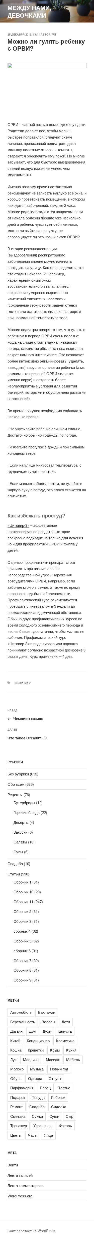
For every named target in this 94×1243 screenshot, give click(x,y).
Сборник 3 (22, 921)
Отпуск (55, 1078)
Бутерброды (24, 802)
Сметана (17, 1116)
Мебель (73, 1059)
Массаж (53, 1059)
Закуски (20, 832)
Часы (32, 1135)
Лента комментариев (25, 1185)
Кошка (15, 1050)
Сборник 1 (22, 882)
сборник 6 (22, 950)
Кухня (71, 1050)
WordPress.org (20, 1195)
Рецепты (15, 794)
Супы (18, 851)
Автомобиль (21, 1012)
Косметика (65, 1040)
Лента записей (20, 1175)
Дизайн (16, 1031)
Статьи (14, 873)
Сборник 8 (22, 970)
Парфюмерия (21, 1087)
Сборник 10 (23, 891)
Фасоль (65, 1125)
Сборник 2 (22, 911)
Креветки (36, 1050)
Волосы (48, 1021)
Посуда (38, 1097)
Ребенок (58, 1097)
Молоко (17, 1068)
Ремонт (16, 1106)
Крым (55, 1050)
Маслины (31, 1059)
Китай (15, 1040)
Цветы (16, 1135)
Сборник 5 (22, 940)
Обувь (16, 1078)
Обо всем (16, 784)
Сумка (37, 1116)
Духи (47, 1031)
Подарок (17, 1097)
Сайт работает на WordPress (31, 1230)
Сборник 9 (22, 980)
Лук (13, 1059)
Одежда (35, 1078)
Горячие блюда (27, 812)
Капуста (65, 1031)
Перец (45, 1087)
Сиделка (58, 1106)
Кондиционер (38, 1040)
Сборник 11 (23, 901)
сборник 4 (22, 931)
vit (54, 34)
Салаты (20, 841)
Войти (13, 1164)
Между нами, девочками (29, 11)
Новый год (59, 1068)
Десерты (21, 822)
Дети (66, 1021)
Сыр (69, 1116)
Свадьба (15, 863)
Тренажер (18, 1125)
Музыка (37, 1068)
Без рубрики (18, 773)
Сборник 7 (23, 683)
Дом (32, 1031)
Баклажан (46, 1012)
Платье (63, 1087)
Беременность (22, 1021)
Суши (54, 1116)
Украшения (42, 1125)
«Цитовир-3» (18, 525)
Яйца (48, 1135)
